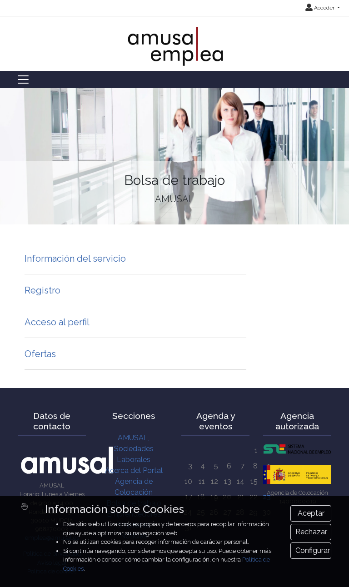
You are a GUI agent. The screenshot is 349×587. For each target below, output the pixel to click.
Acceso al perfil (57, 322)
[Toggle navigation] (23, 79)
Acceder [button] (324, 8)
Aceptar (311, 513)
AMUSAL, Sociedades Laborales (134, 448)
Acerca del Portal (134, 470)
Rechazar (311, 531)
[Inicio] (174, 41)
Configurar (312, 550)
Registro (42, 290)
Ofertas (40, 353)
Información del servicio (75, 258)
